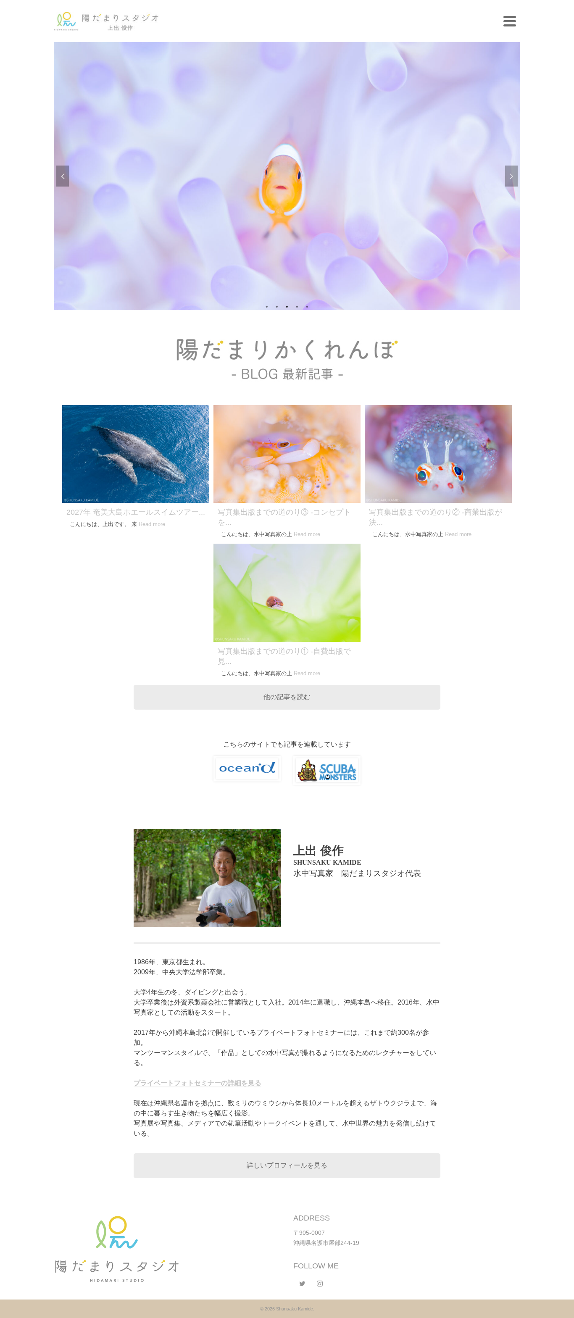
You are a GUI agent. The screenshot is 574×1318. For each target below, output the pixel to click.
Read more (152, 524)
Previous (62, 176)
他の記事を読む (287, 696)
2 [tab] (277, 306)
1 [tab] (267, 306)
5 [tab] (307, 306)
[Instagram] (320, 1284)
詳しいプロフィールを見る (287, 1165)
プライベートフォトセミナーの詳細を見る (197, 1082)
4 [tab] (297, 306)
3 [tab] (287, 306)
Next (511, 176)
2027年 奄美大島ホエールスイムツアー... (135, 512)
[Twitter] (302, 1284)
